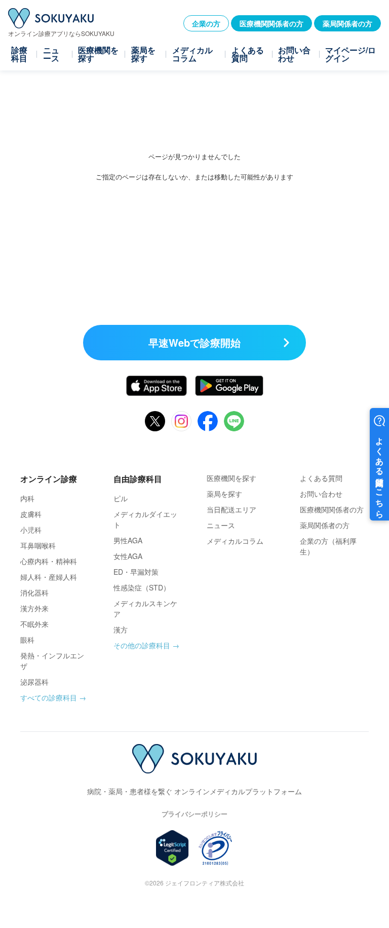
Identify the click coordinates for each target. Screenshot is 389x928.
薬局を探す (143, 54)
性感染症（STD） (141, 587)
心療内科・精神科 (48, 561)
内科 (27, 498)
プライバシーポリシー (194, 814)
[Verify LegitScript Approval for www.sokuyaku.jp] (172, 848)
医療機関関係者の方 (271, 23)
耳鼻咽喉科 (38, 545)
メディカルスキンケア (145, 608)
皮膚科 (31, 514)
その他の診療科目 (141, 645)
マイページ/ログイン (350, 54)
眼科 (27, 640)
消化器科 (34, 592)
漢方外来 (34, 608)
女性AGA (127, 556)
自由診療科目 (137, 479)
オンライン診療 (48, 479)
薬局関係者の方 (347, 23)
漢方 (120, 629)
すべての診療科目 (48, 697)
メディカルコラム (192, 54)
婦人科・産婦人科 (48, 577)
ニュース (51, 54)
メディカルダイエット (145, 519)
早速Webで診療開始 (194, 342)
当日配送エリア (231, 509)
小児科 (31, 530)
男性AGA (127, 540)
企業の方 (206, 23)
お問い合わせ (294, 54)
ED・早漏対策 (136, 572)
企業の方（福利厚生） (328, 546)
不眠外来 (34, 624)
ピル (120, 498)
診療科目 (19, 54)
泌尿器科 (34, 682)
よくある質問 (247, 54)
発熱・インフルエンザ (52, 660)
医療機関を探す (98, 54)
